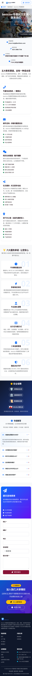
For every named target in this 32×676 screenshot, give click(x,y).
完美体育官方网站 (5, 659)
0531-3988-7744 (17, 49)
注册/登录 (27, 2)
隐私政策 (11, 671)
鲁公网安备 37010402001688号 (21, 673)
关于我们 (3, 641)
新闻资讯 (19, 636)
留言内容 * (6, 556)
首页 (4, 7)
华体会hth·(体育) (5, 652)
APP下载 (3, 639)
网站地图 (21, 671)
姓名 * (5, 522)
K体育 (2, 657)
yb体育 (2, 662)
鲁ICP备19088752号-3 (8, 673)
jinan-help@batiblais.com (17, 43)
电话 (4, 539)
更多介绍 (17, 607)
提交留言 (17, 572)
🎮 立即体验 (17, 602)
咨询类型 (5, 547)
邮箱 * (5, 530)
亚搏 (2, 654)
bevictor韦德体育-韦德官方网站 (15, 668)
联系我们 (3, 644)
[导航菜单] (2, 2)
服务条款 (16, 671)
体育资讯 (19, 639)
